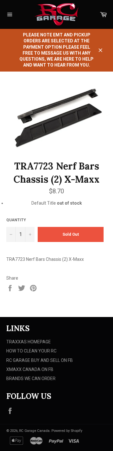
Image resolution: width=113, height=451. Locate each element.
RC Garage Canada (34, 431)
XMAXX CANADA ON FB (29, 369)
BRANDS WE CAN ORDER (31, 378)
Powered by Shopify (66, 431)
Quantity (16, 220)
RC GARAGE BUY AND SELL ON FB (39, 360)
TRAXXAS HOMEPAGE (28, 341)
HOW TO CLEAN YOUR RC (31, 350)
